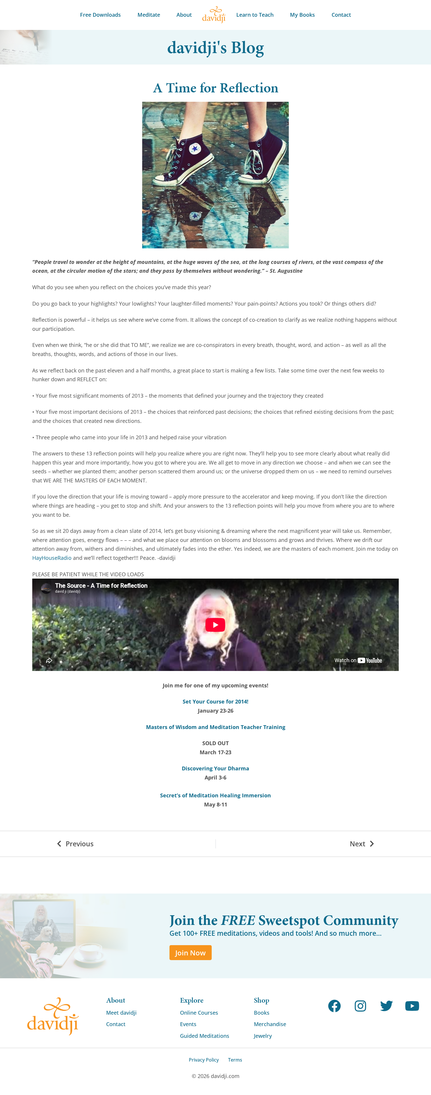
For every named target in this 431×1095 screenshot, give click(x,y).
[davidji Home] (214, 15)
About (184, 14)
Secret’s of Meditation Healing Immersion (215, 795)
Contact (341, 14)
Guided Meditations (204, 1035)
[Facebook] (334, 1006)
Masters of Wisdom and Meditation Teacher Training (215, 726)
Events (188, 1024)
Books (261, 1012)
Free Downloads (100, 14)
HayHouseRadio (52, 557)
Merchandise (270, 1024)
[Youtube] (412, 1006)
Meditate (149, 14)
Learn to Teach (255, 14)
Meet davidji (121, 1012)
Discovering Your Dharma (215, 768)
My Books (302, 14)
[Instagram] (360, 1006)
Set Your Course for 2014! (215, 701)
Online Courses (199, 1012)
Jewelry (263, 1035)
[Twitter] (386, 1006)
